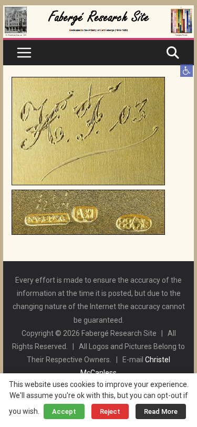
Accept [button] (64, 411)
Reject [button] (110, 411)
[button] (186, 70)
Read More (161, 411)
